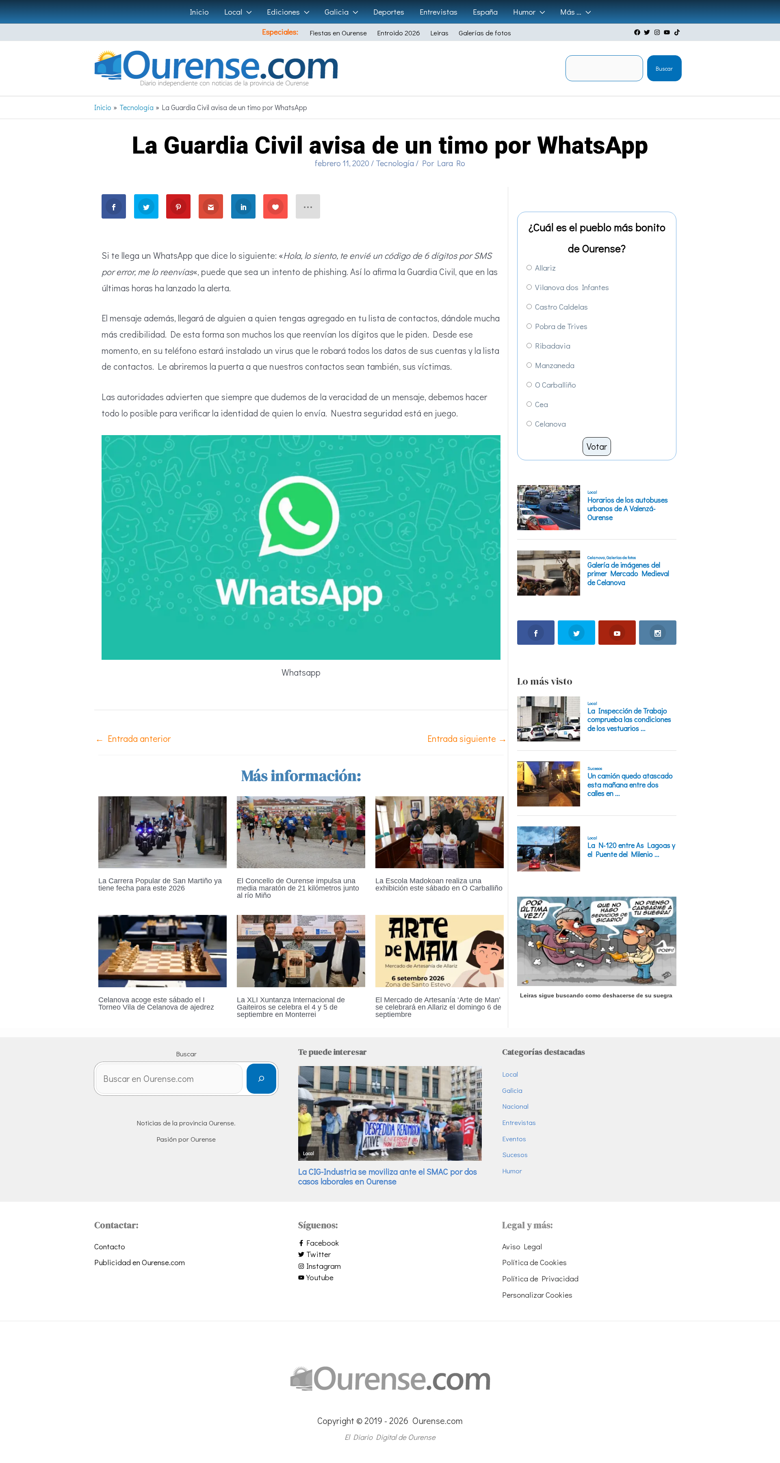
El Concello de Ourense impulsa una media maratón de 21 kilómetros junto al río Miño (298, 888)
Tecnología (395, 163)
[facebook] (638, 32)
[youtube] (668, 32)
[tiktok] (678, 32)
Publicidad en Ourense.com (139, 1262)
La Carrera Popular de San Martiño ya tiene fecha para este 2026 (160, 884)
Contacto (109, 1246)
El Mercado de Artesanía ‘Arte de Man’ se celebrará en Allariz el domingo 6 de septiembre (438, 1007)
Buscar (664, 68)
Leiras (439, 32)
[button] (246, 12)
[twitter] (648, 32)
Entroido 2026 (398, 32)
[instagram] (658, 32)
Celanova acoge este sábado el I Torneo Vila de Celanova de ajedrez (156, 1003)
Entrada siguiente (467, 738)
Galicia (512, 1090)
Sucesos (515, 1154)
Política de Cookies (534, 1262)
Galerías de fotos (485, 32)
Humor (512, 1170)
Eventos (514, 1138)
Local (510, 1074)
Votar (597, 446)
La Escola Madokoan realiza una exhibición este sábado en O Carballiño (439, 884)
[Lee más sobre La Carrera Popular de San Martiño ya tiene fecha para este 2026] (162, 831)
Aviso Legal (522, 1246)
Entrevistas (519, 1122)
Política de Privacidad (540, 1278)
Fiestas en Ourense (338, 32)
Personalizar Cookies (537, 1295)
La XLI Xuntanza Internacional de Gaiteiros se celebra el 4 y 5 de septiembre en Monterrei (291, 1007)
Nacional (515, 1106)
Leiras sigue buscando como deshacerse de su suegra (596, 995)
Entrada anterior (133, 738)
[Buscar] (261, 1079)
